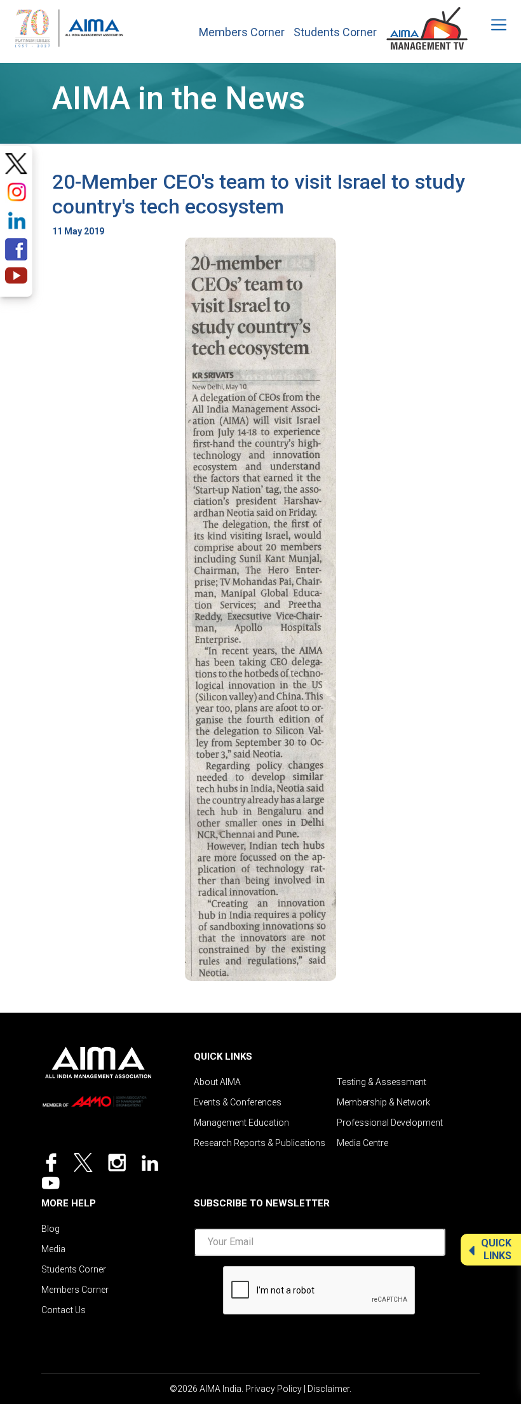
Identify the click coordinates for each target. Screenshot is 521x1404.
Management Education (241, 1122)
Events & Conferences (237, 1102)
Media (53, 1249)
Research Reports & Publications (259, 1143)
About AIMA (217, 1082)
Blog (50, 1229)
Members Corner (242, 32)
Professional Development (390, 1122)
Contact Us (63, 1310)
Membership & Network (383, 1102)
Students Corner (335, 32)
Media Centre (362, 1143)
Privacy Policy (273, 1389)
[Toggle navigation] (490, 24)
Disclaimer (328, 1389)
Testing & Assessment (381, 1082)
